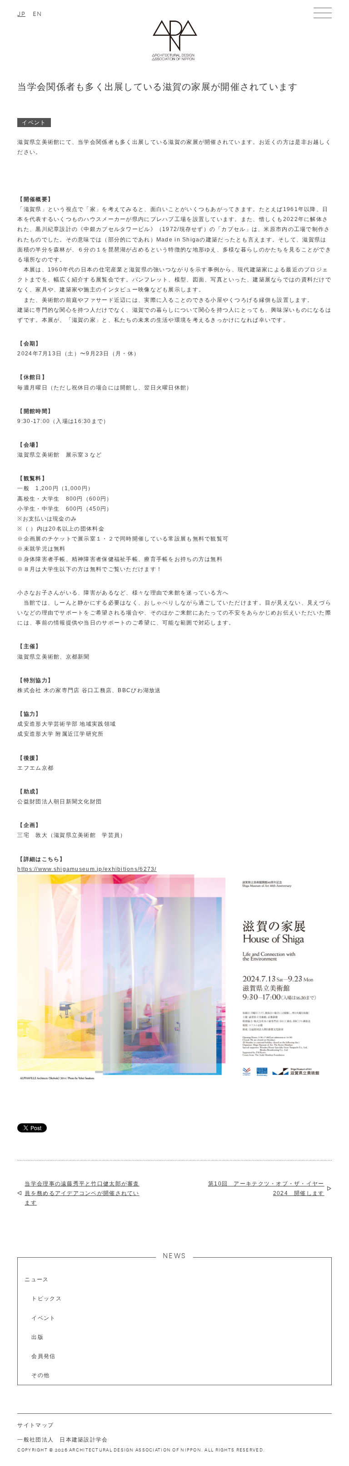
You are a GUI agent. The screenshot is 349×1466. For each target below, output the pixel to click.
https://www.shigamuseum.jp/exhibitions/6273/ (86, 869)
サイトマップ (35, 1425)
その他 (40, 1375)
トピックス (46, 1298)
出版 (37, 1337)
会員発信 (43, 1356)
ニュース (37, 1279)
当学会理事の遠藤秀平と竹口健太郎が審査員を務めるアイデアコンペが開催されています (82, 1193)
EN (37, 13)
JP (21, 13)
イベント (43, 1318)
